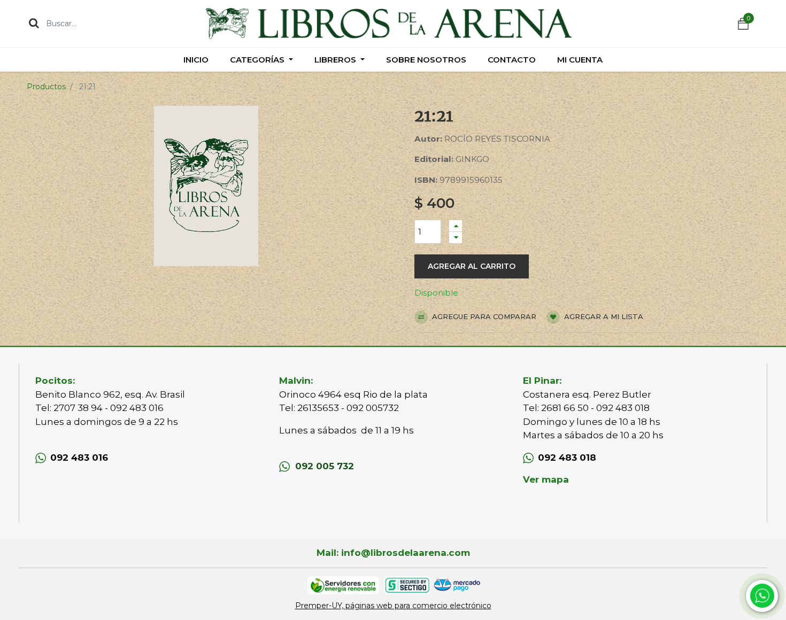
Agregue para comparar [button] (483, 316)
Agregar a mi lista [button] (602, 316)
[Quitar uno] (455, 237)
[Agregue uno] (455, 225)
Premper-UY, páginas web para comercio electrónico (393, 605)
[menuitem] (196, 60)
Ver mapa (546, 479)
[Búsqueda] (34, 23)
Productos (46, 86)
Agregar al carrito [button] (471, 266)
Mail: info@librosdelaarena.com (393, 552)
